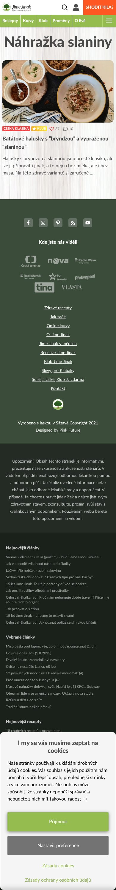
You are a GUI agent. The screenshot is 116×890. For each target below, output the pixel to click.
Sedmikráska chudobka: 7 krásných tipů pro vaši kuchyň (50, 577)
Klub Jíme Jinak (58, 362)
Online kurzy (58, 326)
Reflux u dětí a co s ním (24, 700)
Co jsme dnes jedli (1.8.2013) (28, 653)
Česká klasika (16, 128)
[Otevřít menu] (108, 21)
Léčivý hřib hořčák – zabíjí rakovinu (33, 570)
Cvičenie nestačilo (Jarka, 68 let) (31, 666)
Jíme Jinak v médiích (58, 344)
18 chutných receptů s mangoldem (33, 731)
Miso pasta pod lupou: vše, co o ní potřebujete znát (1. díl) (51, 646)
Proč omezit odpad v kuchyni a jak (32, 680)
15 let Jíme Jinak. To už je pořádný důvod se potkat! (46, 584)
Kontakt (58, 389)
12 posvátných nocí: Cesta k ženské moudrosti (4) (44, 673)
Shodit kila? (100, 7)
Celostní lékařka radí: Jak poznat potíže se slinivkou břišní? (51, 622)
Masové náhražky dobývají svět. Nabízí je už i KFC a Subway (53, 686)
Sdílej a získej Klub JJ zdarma (58, 380)
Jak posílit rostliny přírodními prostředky (37, 590)
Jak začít (58, 317)
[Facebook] (28, 222)
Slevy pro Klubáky (58, 371)
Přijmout (58, 821)
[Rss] (72, 222)
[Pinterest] (58, 222)
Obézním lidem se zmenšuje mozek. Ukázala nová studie (49, 693)
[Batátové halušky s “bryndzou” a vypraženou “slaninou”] (58, 91)
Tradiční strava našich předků (28, 707)
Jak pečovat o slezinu (22, 609)
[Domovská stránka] (16, 8)
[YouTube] (87, 222)
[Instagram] (43, 222)
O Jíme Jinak (58, 335)
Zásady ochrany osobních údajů (58, 880)
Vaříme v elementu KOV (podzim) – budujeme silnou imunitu (53, 557)
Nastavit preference (58, 845)
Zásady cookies (58, 865)
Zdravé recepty (58, 308)
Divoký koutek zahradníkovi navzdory (35, 660)
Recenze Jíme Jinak (58, 353)
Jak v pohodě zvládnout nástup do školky (38, 563)
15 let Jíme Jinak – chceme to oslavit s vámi (40, 615)
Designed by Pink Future (58, 430)
